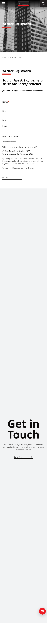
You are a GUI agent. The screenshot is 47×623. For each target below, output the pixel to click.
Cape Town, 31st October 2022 (17, 151)
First (4, 111)
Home (4, 57)
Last (4, 120)
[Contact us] (42, 611)
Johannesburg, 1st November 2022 (19, 154)
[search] (43, 3)
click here (29, 168)
